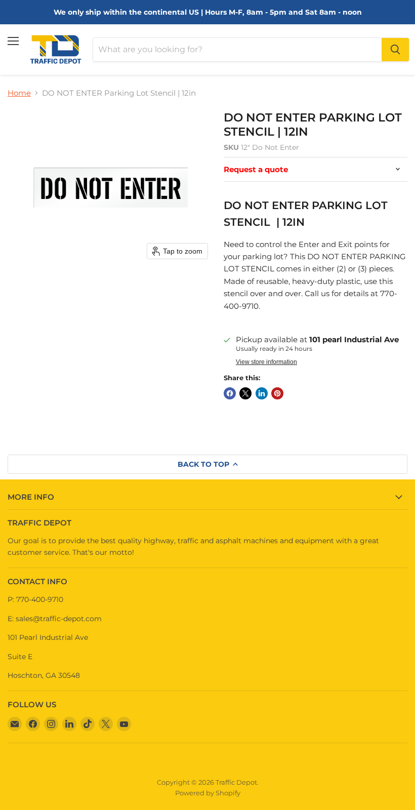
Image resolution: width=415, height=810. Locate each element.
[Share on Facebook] (230, 393)
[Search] (395, 49)
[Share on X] (245, 393)
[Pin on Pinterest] (277, 393)
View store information (266, 362)
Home (19, 93)
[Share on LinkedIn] (262, 393)
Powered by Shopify (207, 793)
